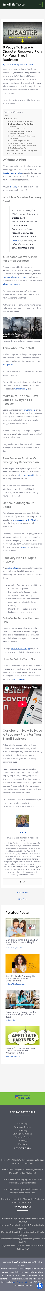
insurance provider (27, 475)
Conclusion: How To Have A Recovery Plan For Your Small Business (21, 152)
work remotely (20, 388)
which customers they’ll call (24, 520)
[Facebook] (21, 881)
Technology (20, 984)
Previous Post (22, 892)
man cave (19, 948)
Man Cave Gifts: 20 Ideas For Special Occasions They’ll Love (22, 942)
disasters (16, 240)
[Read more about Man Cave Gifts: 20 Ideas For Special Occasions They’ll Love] (22, 927)
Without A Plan (11, 119)
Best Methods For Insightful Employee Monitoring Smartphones (21, 978)
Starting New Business (22, 1133)
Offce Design (22, 1130)
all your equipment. (11, 284)
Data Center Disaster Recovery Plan (24, 145)
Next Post (22, 899)
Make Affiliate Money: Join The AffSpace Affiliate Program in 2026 (20, 1050)
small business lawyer (20, 648)
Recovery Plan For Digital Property (21, 143)
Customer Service (22, 1137)
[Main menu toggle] (39, 4)
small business (19, 679)
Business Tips (10, 948)
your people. (8, 364)
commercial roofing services (15, 277)
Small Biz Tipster (14, 5)
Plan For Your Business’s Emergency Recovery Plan (22, 137)
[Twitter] (24, 881)
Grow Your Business (13, 1056)
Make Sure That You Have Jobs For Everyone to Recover (22, 132)
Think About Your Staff (17, 129)
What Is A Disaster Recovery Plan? (21, 121)
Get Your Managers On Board (20, 141)
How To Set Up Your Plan (18, 148)
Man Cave (22, 1144)
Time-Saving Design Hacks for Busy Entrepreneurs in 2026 (21, 1014)
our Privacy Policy (21, 1282)
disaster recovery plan (12, 173)
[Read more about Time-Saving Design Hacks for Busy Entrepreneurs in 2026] (22, 999)
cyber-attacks (13, 568)
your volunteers (28, 410)
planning (13, 186)
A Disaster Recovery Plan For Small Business (22, 125)
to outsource (25, 547)
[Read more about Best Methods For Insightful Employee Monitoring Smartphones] (22, 963)
